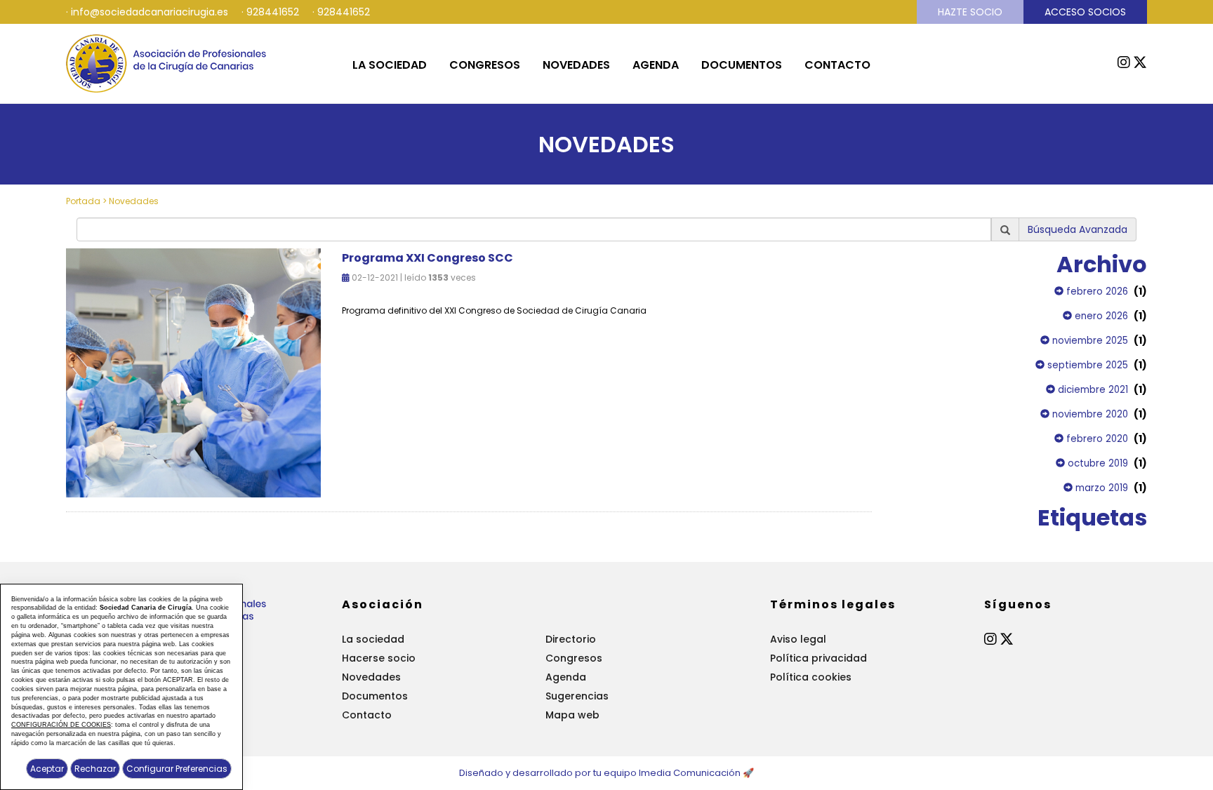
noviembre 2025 (1088, 340)
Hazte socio (970, 12)
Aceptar (47, 769)
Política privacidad (818, 658)
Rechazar (95, 769)
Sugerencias (577, 696)
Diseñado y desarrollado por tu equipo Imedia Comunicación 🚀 (606, 772)
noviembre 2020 (1088, 414)
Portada (83, 201)
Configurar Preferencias (176, 769)
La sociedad (389, 65)
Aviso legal (798, 639)
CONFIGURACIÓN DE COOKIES (61, 724)
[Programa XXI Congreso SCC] (193, 372)
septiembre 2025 (1086, 365)
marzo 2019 (1100, 488)
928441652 (272, 12)
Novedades (576, 65)
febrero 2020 (1095, 439)
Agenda (655, 65)
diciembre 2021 (1091, 389)
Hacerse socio (379, 658)
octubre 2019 (1096, 463)
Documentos (741, 65)
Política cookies (810, 677)
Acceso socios (1085, 12)
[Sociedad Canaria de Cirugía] (166, 62)
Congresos (484, 65)
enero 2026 (1100, 316)
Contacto (837, 65)
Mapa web (572, 715)
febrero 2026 (1095, 291)
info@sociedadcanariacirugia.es (149, 12)
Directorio (570, 639)
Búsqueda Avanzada (1077, 229)
